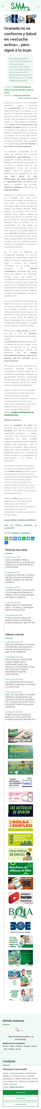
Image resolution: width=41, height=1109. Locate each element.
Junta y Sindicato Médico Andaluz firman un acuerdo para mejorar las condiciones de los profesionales (20, 563)
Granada (26, 1046)
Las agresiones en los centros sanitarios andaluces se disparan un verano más (20, 684)
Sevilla (18, 1049)
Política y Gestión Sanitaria (15, 90)
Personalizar (20, 1098)
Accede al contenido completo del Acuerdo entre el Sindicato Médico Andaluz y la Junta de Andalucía (19, 578)
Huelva (34, 1046)
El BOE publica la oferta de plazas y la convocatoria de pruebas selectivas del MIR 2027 (20, 620)
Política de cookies (16, 1087)
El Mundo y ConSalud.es (21, 533)
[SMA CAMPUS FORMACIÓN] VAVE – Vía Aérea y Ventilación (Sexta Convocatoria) (19, 607)
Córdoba (19, 1046)
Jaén (5, 1049)
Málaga (11, 1049)
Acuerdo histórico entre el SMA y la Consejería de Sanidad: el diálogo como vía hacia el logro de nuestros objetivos (19, 593)
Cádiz (12, 1046)
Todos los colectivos (21, 95)
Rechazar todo (20, 1104)
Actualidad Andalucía (22, 87)
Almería (6, 1046)
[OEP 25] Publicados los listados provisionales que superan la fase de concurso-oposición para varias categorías (20, 648)
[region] (20, 1087)
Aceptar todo (20, 1092)
